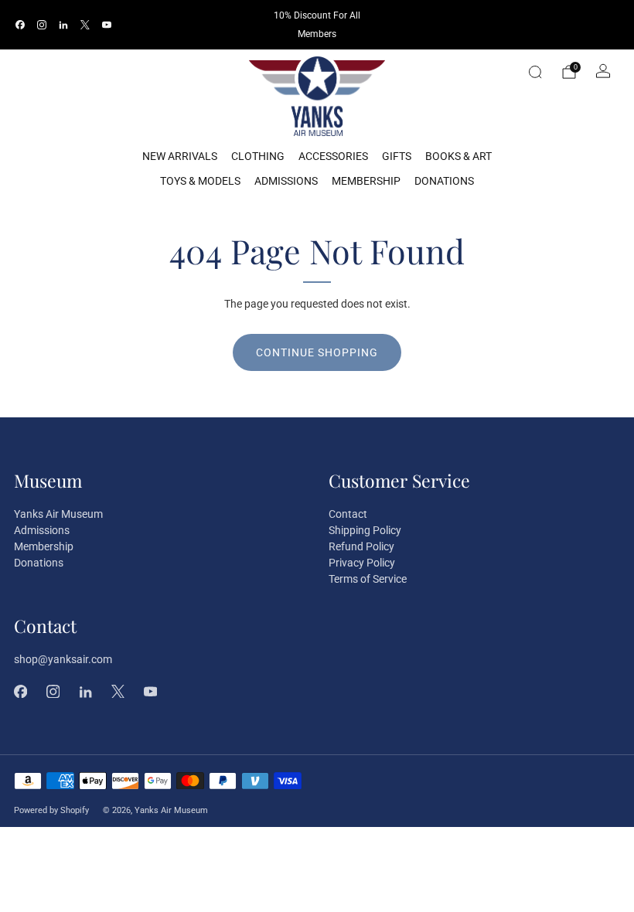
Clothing (258, 156)
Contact (348, 514)
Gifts (396, 156)
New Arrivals (179, 156)
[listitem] (316, 25)
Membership (366, 181)
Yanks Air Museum (58, 514)
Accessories (333, 156)
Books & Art (458, 156)
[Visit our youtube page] (107, 25)
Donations (444, 181)
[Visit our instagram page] (42, 25)
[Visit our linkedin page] (63, 25)
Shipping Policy (365, 530)
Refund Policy (361, 546)
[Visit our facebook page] (20, 25)
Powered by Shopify (51, 810)
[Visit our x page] (85, 25)
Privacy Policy (362, 562)
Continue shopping (317, 352)
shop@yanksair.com (63, 659)
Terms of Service (368, 579)
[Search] (535, 72)
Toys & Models (200, 181)
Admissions (286, 181)
